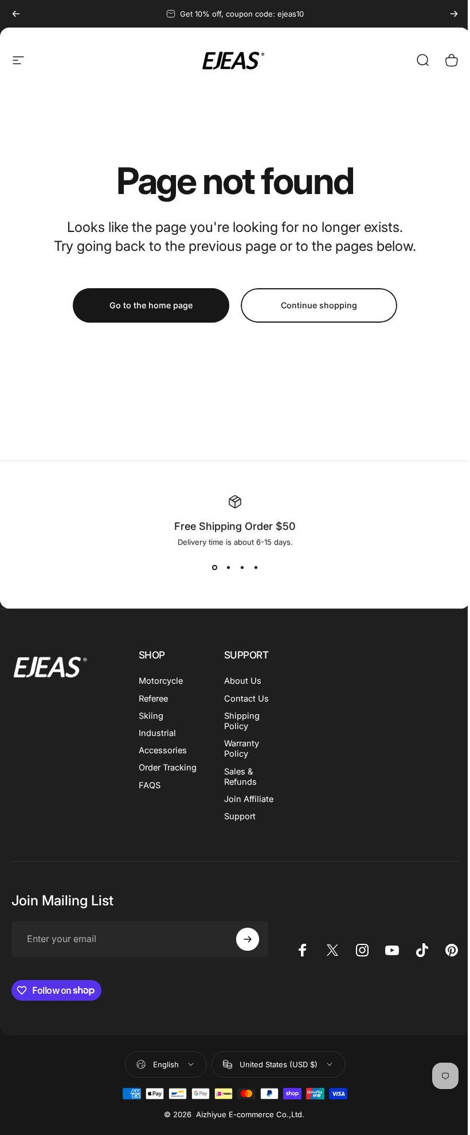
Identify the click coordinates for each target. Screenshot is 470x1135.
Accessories (163, 750)
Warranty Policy (241, 748)
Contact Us (246, 699)
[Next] (454, 14)
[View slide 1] (214, 567)
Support (240, 816)
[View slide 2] (228, 567)
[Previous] (16, 14)
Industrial (157, 733)
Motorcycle (161, 681)
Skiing (151, 716)
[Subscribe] (247, 939)
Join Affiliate (248, 799)
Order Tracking (168, 767)
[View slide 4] (256, 567)
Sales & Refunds (240, 776)
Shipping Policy (242, 721)
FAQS (149, 785)
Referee (153, 699)
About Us (242, 681)
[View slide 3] (242, 567)
